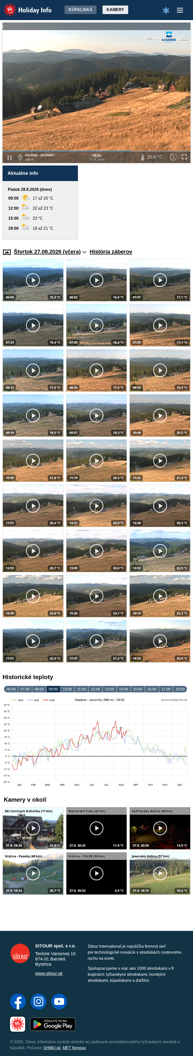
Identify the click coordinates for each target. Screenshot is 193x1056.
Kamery (115, 10)
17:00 (166, 689)
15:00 (137, 689)
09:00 (53, 689)
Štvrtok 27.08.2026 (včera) (47, 252)
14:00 (123, 689)
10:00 (67, 689)
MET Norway (74, 1048)
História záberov (111, 252)
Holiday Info (23, 6)
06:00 (11, 689)
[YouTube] (59, 1002)
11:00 (81, 689)
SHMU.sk (52, 1048)
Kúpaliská (80, 10)
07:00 (25, 689)
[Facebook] (18, 1002)
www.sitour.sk (49, 973)
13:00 (109, 689)
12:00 (95, 689)
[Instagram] (38, 1002)
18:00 (180, 689)
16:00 (151, 689)
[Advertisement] (136, 203)
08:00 (39, 689)
